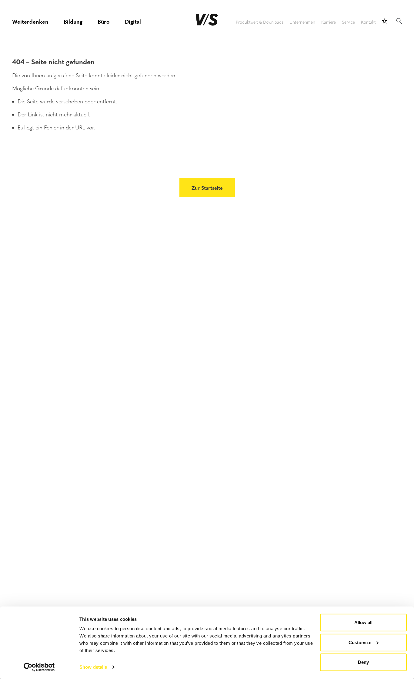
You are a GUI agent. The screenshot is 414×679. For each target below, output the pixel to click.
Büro (104, 21)
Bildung (73, 21)
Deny (363, 662)
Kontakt (368, 22)
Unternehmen (302, 22)
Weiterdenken (30, 21)
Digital (133, 21)
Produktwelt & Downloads (259, 22)
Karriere (328, 22)
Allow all (363, 622)
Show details (93, 667)
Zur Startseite (207, 187)
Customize (360, 642)
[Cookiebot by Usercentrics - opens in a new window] (39, 667)
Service (348, 22)
